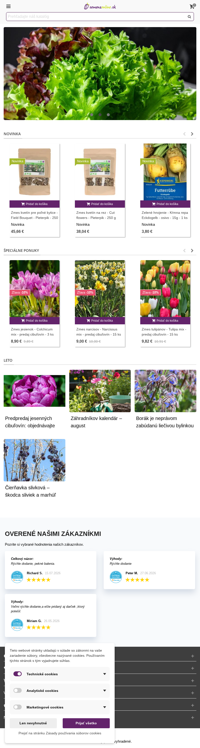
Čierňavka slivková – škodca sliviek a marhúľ (30, 491)
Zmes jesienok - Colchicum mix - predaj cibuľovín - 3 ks (32, 331)
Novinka (12, 133)
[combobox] (96, 16)
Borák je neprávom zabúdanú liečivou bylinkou (165, 422)
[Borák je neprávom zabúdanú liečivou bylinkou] (165, 391)
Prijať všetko (86, 723)
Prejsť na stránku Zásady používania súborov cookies (60, 733)
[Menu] (8, 6)
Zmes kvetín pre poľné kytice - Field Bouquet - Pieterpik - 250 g (34, 218)
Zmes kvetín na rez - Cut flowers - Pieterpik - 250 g (96, 215)
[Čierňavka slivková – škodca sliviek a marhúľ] (34, 460)
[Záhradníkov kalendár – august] (100, 391)
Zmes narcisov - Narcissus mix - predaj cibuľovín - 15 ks (98, 331)
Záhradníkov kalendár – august (96, 422)
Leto (8, 360)
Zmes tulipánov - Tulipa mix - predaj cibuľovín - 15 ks (164, 331)
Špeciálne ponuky (21, 250)
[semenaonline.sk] (100, 6)
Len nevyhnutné (33, 723)
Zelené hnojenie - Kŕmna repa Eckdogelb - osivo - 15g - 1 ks (165, 215)
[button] (92, 115)
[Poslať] (189, 16)
